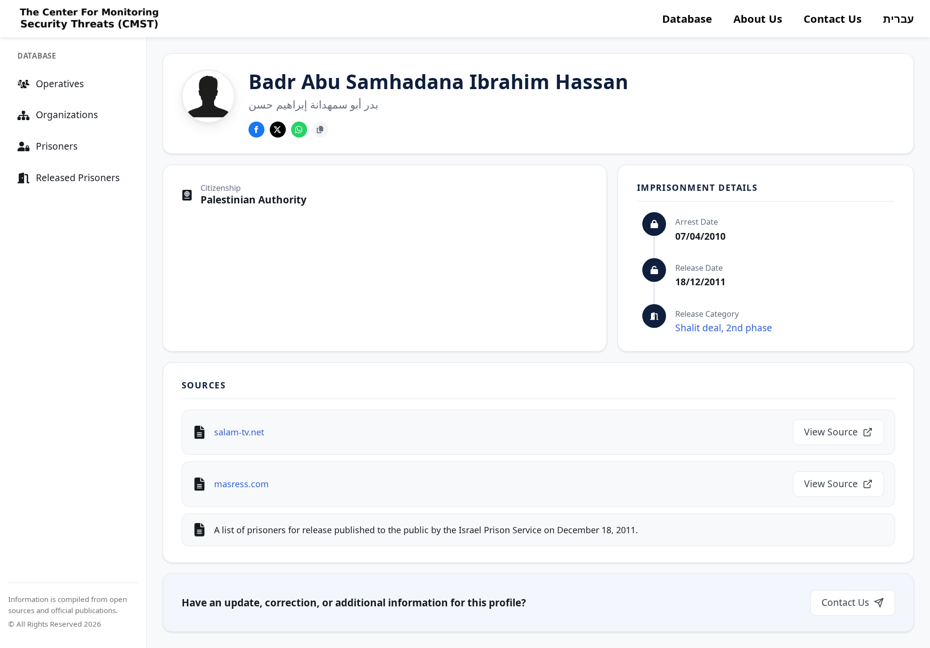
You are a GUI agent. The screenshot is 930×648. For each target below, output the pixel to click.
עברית (898, 18)
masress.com (241, 484)
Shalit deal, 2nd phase (723, 327)
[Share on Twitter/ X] (278, 130)
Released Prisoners (78, 177)
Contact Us (833, 18)
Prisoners (57, 146)
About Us (757, 18)
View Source (831, 431)
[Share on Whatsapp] (299, 130)
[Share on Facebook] (256, 130)
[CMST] (88, 19)
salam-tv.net (239, 432)
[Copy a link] (320, 130)
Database (687, 18)
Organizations (67, 114)
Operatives (60, 83)
